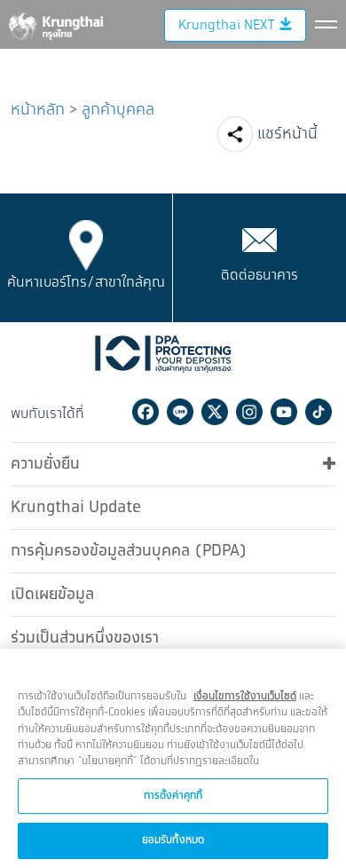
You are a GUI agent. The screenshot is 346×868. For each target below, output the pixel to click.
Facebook (145, 411)
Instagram (249, 411)
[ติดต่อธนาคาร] (259, 239)
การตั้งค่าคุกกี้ (173, 795)
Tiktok (318, 411)
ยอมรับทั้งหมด (173, 840)
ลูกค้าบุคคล (118, 110)
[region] (173, 758)
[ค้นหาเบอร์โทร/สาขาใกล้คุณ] (86, 244)
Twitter (214, 411)
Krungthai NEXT (226, 25)
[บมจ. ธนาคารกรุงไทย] (55, 23)
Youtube (284, 411)
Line (180, 411)
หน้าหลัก (38, 110)
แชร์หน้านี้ (287, 134)
